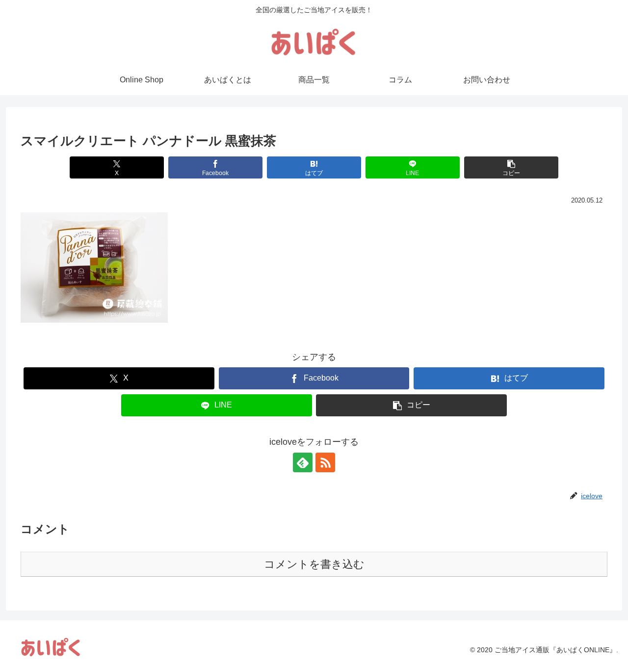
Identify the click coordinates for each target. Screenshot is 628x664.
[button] (511, 167)
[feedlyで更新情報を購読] (303, 462)
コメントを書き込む (314, 564)
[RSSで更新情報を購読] (325, 462)
